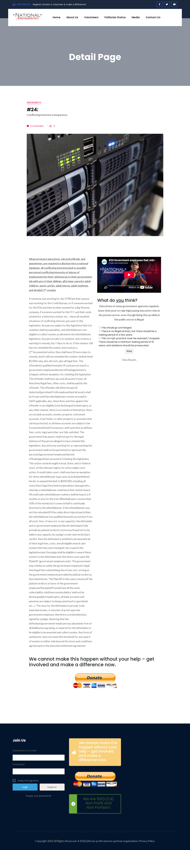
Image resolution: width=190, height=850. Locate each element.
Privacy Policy (147, 841)
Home (56, 17)
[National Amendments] (27, 16)
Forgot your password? (38, 795)
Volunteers (91, 17)
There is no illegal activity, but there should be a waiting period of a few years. (128, 333)
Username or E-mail (24, 750)
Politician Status (115, 17)
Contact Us (153, 17)
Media (136, 17)
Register (52, 787)
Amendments (34, 102)
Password (18, 764)
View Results (129, 359)
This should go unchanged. (116, 327)
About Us (72, 17)
